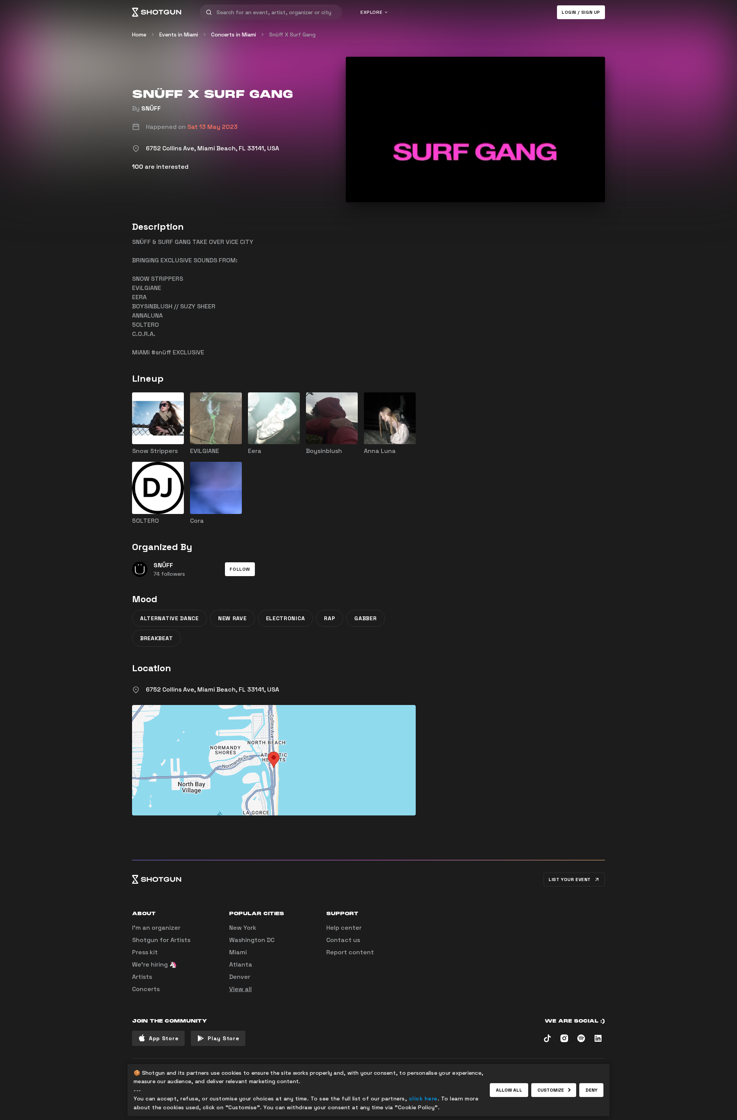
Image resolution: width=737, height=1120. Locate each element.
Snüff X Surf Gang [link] (292, 34)
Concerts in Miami (233, 34)
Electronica (285, 618)
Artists (142, 977)
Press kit (145, 952)
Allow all (509, 1090)
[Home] (156, 12)
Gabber (365, 618)
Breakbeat (156, 638)
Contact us (343, 940)
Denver (239, 977)
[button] (240, 569)
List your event (570, 879)
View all (240, 989)
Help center (344, 928)
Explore (371, 12)
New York (242, 928)
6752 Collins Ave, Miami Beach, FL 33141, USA (212, 689)
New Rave (232, 618)
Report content (350, 952)
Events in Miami (178, 34)
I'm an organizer (156, 928)
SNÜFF (151, 108)
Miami (238, 952)
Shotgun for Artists (161, 940)
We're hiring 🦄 (154, 964)
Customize (550, 1090)
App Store (163, 1038)
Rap (329, 618)
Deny (591, 1090)
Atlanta (240, 964)
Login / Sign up (581, 12)
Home (139, 34)
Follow (240, 569)
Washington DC (251, 940)
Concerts (146, 989)
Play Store (223, 1038)
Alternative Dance (169, 618)
